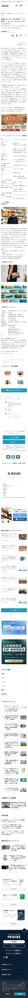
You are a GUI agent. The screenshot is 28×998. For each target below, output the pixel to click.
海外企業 (4, 694)
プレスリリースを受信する (13, 953)
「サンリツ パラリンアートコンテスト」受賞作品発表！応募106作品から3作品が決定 (9, 557)
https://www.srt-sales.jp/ (7, 353)
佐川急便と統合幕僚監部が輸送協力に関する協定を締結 (11, 735)
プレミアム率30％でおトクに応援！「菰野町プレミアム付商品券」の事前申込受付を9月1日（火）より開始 (12, 771)
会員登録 (14, 941)
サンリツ (14, 13)
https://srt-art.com (5, 183)
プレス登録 (14, 437)
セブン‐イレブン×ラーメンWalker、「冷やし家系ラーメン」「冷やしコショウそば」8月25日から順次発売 (13, 833)
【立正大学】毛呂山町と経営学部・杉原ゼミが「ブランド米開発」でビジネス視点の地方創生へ (11, 745)
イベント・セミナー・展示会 (14, 398)
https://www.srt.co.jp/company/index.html (14, 497)
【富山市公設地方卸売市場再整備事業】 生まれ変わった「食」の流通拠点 (12, 717)
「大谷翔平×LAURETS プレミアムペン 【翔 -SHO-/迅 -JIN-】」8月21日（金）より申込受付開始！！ (17, 868)
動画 (3, 690)
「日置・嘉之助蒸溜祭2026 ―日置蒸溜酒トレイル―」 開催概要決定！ (12, 762)
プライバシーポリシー (14, 983)
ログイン (14, 442)
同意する (20, 994)
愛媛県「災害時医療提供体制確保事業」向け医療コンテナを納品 (11, 753)
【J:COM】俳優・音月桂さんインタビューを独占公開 (12, 789)
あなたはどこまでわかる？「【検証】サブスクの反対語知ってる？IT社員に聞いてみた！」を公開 (17, 858)
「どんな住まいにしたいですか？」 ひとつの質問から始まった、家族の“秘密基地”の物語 (18, 848)
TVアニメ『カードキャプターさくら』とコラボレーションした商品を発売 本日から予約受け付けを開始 (12, 708)
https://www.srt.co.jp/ (13, 334)
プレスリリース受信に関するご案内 (18, 450)
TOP (5, 13)
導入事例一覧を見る (15, 809)
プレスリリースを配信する (13, 950)
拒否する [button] (8, 994)
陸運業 (8, 13)
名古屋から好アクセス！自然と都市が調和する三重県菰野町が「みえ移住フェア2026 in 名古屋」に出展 (11, 781)
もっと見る (14, 610)
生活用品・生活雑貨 (12, 403)
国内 (17, 5)
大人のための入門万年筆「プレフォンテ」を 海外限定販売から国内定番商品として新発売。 (12, 726)
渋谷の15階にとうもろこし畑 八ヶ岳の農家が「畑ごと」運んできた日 (13, 820)
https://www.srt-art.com (6, 89)
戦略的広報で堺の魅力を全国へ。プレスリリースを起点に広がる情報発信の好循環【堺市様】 (18, 805)
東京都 (9, 410)
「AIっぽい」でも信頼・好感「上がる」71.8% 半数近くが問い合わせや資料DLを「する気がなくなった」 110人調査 (13, 826)
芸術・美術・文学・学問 (16, 404)
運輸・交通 (10, 405)
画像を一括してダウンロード (14, 390)
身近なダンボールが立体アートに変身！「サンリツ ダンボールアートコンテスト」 (9, 547)
